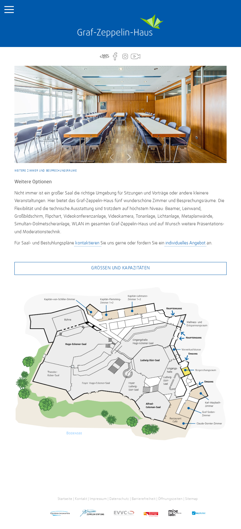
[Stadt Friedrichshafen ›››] (60, 514)
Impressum (98, 499)
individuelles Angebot (185, 243)
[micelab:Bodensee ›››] (175, 514)
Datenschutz (119, 499)
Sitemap (191, 499)
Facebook (115, 56)
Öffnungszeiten (170, 499)
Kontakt (81, 499)
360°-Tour (104, 56)
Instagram (125, 56)
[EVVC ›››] (124, 514)
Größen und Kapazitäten (120, 268)
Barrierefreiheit (143, 499)
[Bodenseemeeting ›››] (151, 514)
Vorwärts (127, 157)
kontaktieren (88, 243)
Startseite (120, 26)
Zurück (113, 157)
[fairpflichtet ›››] (198, 514)
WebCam (135, 56)
